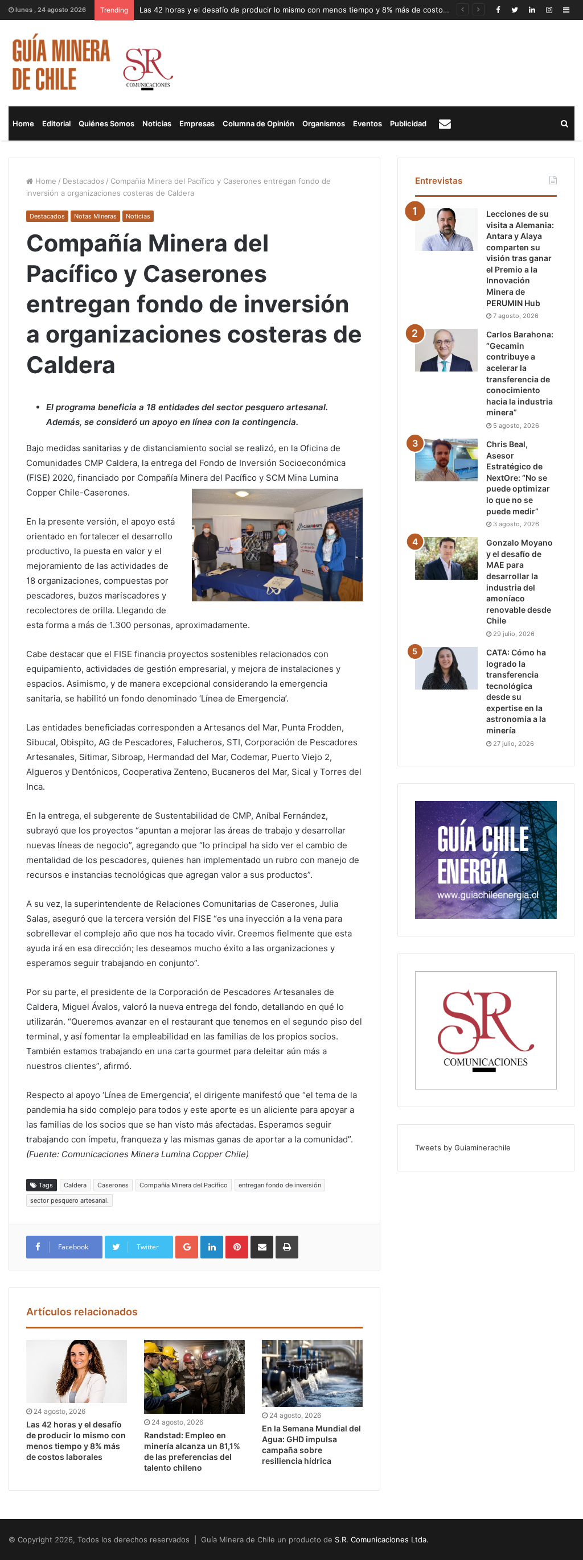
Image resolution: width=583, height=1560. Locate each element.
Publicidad (408, 123)
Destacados (83, 180)
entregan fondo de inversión (280, 1185)
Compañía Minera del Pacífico (183, 1185)
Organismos (323, 123)
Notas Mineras (95, 216)
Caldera (75, 1185)
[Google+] (186, 1247)
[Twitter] (514, 10)
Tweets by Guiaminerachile (463, 1147)
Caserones (113, 1185)
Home (23, 123)
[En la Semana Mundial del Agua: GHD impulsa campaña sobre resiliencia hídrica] (312, 1373)
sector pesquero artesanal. (69, 1200)
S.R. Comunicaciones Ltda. (382, 1539)
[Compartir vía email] (262, 1247)
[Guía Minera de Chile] (91, 63)
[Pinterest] (236, 1247)
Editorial (56, 123)
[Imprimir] (287, 1247)
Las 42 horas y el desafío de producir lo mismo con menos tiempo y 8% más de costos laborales (310, 9)
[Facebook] (497, 10)
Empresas (197, 123)
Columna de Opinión (258, 123)
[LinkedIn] (531, 10)
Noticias (156, 123)
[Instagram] (548, 10)
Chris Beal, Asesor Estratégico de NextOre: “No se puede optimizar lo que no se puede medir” (518, 477)
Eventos (367, 123)
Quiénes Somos (106, 123)
